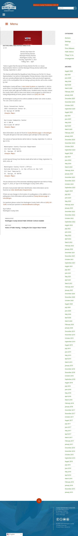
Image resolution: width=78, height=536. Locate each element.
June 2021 (68, 273)
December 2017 (70, 410)
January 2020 (69, 328)
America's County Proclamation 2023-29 (45, 5)
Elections (6, 45)
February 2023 (69, 205)
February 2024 (69, 170)
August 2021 (69, 266)
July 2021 (67, 270)
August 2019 (69, 345)
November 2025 (70, 102)
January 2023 (69, 208)
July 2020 (67, 307)
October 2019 (69, 338)
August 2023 (69, 191)
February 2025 (69, 133)
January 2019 (69, 365)
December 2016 (70, 448)
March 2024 (68, 167)
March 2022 (68, 242)
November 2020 (70, 297)
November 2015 (70, 489)
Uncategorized (69, 58)
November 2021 (70, 256)
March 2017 (68, 437)
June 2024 (68, 160)
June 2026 (68, 78)
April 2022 (68, 239)
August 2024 (69, 153)
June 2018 (68, 389)
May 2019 (68, 355)
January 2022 (69, 249)
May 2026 (68, 81)
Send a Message (60, 514)
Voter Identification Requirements (21, 190)
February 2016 (69, 482)
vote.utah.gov (47, 133)
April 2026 (68, 85)
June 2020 (68, 311)
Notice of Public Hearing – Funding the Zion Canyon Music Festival (25, 227)
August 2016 (69, 461)
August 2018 (69, 383)
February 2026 (69, 92)
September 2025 (70, 109)
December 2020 (70, 294)
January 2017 (69, 444)
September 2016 (70, 458)
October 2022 (69, 218)
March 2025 (68, 129)
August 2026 (69, 71)
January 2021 (69, 290)
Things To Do (26, 45)
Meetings (68, 41)
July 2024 (67, 157)
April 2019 (68, 359)
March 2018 (68, 400)
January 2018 (69, 407)
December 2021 (70, 252)
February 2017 (69, 441)
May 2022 (68, 235)
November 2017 (70, 413)
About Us (67, 527)
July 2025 (67, 116)
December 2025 (70, 98)
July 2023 (67, 194)
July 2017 (67, 424)
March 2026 (68, 88)
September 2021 (70, 263)
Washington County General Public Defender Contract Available (24, 220)
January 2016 (69, 485)
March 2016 (68, 478)
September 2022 (70, 222)
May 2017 (68, 430)
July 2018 (67, 386)
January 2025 (69, 136)
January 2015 (69, 492)
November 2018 (70, 372)
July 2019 (67, 348)
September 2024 (70, 150)
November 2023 (70, 181)
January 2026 (69, 95)
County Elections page (34, 133)
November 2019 (70, 335)
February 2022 (69, 246)
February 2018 (69, 403)
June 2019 (68, 352)
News (10, 45)
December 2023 (70, 177)
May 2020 (68, 314)
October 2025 (69, 105)
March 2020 (68, 321)
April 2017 (68, 434)
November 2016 (70, 451)
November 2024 (70, 143)
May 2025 (68, 122)
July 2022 (67, 228)
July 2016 (67, 465)
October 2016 (69, 454)
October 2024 (69, 146)
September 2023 (70, 187)
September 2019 (70, 341)
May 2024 (68, 163)
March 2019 (68, 362)
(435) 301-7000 (64, 513)
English (12, 534)
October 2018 (69, 376)
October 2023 (69, 184)
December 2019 (70, 331)
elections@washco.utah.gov (30, 204)
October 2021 (69, 259)
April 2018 (68, 396)
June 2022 (68, 232)
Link (5, 48)
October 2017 (69, 417)
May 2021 (68, 276)
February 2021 (69, 287)
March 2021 (68, 283)
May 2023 (68, 201)
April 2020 (68, 317)
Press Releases (69, 48)
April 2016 (68, 475)
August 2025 (69, 112)
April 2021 (68, 280)
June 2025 (68, 119)
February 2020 (69, 324)
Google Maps (9, 113)
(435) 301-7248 (39, 94)
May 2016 (68, 472)
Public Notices (17, 45)
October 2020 (69, 300)
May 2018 (68, 393)
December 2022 (70, 211)
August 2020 (69, 304)
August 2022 (69, 225)
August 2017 (69, 420)
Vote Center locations (28, 86)
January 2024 (69, 174)
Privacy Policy (59, 527)
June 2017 (68, 427)
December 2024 (70, 139)
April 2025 (68, 126)
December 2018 (70, 369)
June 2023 (68, 198)
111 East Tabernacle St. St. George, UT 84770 (62, 510)
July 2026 (67, 74)
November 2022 (70, 215)
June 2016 (68, 468)
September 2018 (70, 379)
